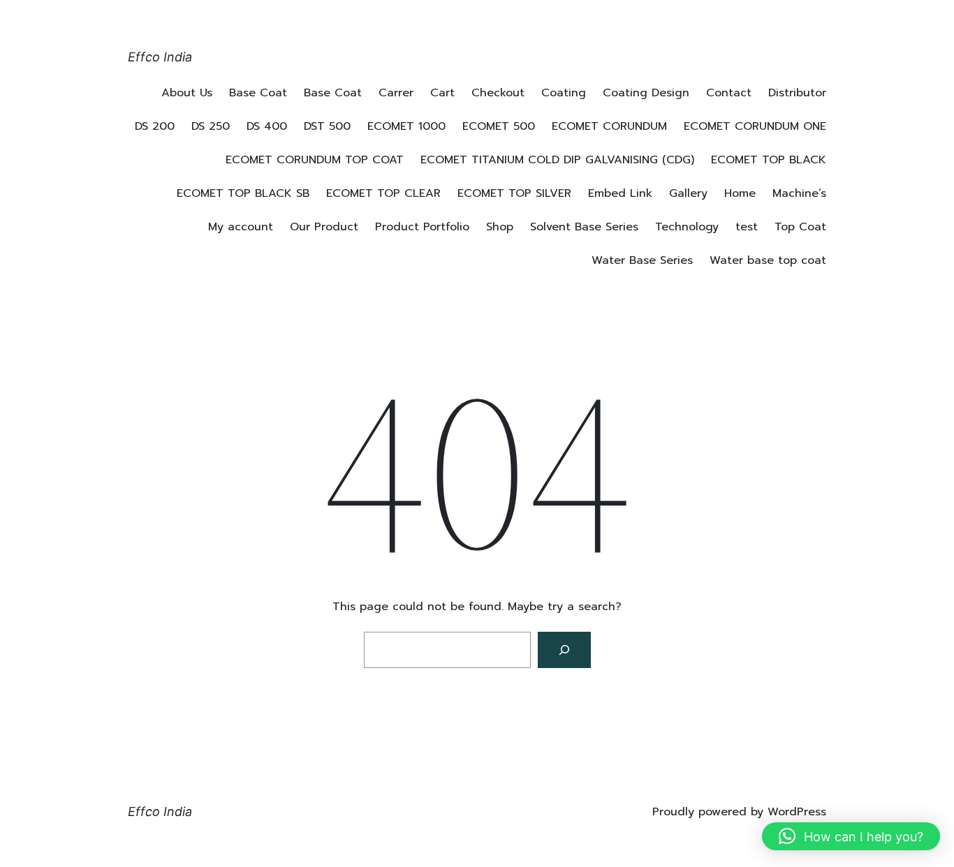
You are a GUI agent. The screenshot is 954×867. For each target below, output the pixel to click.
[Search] (564, 650)
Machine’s (799, 193)
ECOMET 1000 (406, 126)
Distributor (797, 92)
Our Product (324, 226)
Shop (499, 226)
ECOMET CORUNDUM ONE (755, 126)
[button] (851, 836)
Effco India (160, 57)
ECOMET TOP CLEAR (383, 193)
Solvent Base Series (584, 226)
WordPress (797, 811)
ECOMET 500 (498, 126)
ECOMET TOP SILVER (514, 193)
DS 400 (267, 126)
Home (740, 193)
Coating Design (646, 92)
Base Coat (258, 92)
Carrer (396, 92)
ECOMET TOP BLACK (768, 159)
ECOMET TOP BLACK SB (243, 193)
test (746, 226)
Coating (563, 92)
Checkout (497, 92)
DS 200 (155, 126)
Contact (728, 92)
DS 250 (210, 126)
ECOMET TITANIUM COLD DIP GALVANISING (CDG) (557, 159)
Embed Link (620, 193)
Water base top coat (768, 260)
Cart (442, 92)
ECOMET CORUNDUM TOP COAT (315, 159)
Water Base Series (642, 260)
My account (240, 226)
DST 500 (327, 126)
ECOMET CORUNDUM (609, 126)
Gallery (688, 193)
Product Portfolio (422, 226)
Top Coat (800, 226)
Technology (687, 226)
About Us (186, 92)
